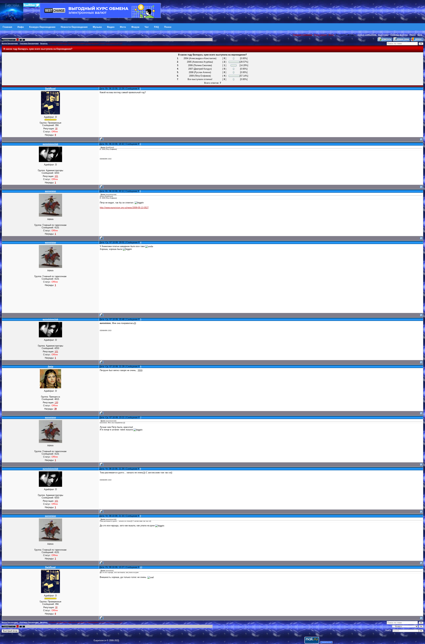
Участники (383, 35)
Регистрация (320, 35)
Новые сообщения (367, 35)
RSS (420, 35)
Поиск (413, 35)
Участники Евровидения (29, 43)
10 (141, 567)
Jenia (50, 366)
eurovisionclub (50, 144)
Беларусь (44, 43)
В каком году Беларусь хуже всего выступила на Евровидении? (74, 43)
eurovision (50, 191)
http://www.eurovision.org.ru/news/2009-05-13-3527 (124, 207)
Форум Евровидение (10, 43)
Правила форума (399, 35)
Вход (331, 35)
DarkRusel (50, 88)
